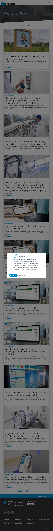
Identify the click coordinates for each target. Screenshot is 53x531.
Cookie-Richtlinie (24, 267)
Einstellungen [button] (22, 275)
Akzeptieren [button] (13, 275)
